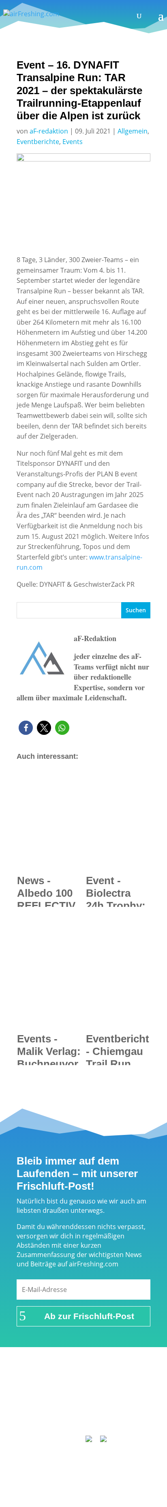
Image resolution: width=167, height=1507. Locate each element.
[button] (26, 728)
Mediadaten (121, 1406)
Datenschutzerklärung (61, 1406)
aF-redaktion (49, 131)
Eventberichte (38, 141)
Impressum (111, 1384)
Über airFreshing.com (83, 1395)
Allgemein (133, 131)
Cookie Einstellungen (87, 1416)
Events (72, 141)
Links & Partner (62, 1384)
